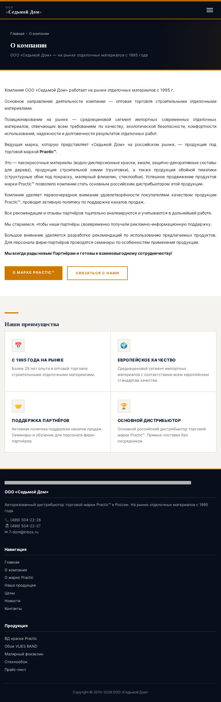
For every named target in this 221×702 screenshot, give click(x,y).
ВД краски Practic (21, 638)
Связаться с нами (97, 273)
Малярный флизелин (24, 654)
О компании (16, 570)
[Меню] (209, 10)
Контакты (13, 608)
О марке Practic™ (33, 272)
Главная (17, 33)
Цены (10, 593)
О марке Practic (19, 577)
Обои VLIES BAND (21, 646)
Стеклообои (16, 661)
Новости (12, 600)
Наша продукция (20, 585)
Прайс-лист (15, 669)
